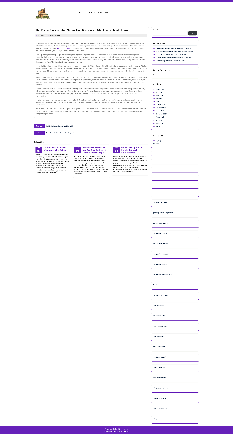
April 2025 (159, 126)
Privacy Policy (103, 12)
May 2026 (159, 98)
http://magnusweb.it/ (159, 378)
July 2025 (159, 120)
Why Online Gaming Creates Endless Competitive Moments (175, 51)
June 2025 (159, 123)
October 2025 (160, 111)
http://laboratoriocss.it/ (160, 388)
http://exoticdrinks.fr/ (160, 408)
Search (155, 30)
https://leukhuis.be (159, 316)
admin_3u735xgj (55, 35)
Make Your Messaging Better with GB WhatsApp (171, 54)
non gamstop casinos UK (161, 254)
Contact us (91, 12)
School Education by (116, 431)
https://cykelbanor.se (160, 326)
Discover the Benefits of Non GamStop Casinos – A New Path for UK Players (94, 150)
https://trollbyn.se (158, 305)
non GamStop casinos (160, 202)
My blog (158, 141)
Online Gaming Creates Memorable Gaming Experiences (173, 48)
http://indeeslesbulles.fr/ (161, 398)
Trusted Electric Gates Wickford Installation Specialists (173, 58)
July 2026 (159, 92)
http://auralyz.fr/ (158, 419)
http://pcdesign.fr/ (159, 367)
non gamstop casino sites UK (162, 274)
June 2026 (159, 95)
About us (82, 12)
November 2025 (161, 108)
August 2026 (160, 89)
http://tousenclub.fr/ (159, 347)
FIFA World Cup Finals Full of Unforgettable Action (55, 148)
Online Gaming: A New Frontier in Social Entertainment (131, 150)
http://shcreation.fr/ (159, 357)
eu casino (156, 143)
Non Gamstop (157, 285)
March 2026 (159, 101)
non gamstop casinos (160, 233)
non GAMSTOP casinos (160, 295)
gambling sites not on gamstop (163, 213)
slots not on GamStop (65, 48)
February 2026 (160, 105)
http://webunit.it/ (158, 336)
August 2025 (160, 117)
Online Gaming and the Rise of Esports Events (170, 61)
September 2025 (161, 114)
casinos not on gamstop (160, 223)
